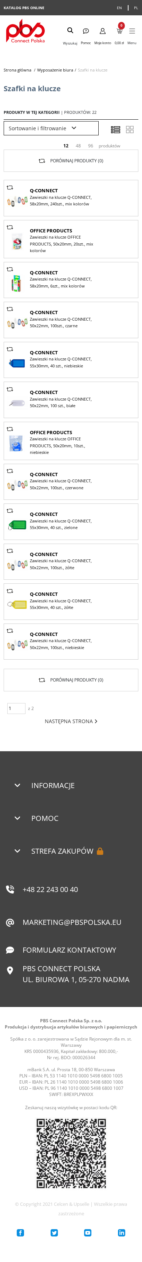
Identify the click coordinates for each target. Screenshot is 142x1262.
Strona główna (17, 70)
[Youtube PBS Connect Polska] (88, 1233)
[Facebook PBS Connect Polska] (20, 1233)
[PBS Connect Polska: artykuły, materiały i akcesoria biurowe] (25, 31)
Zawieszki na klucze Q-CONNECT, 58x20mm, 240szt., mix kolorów (61, 200)
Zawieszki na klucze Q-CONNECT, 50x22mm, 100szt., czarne (61, 322)
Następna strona (69, 721)
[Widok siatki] (129, 129)
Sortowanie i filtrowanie (38, 128)
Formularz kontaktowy (69, 950)
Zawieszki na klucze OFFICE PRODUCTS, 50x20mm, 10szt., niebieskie (57, 445)
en (119, 7)
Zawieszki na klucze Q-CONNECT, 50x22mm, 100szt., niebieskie (61, 644)
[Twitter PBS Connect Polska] (54, 1233)
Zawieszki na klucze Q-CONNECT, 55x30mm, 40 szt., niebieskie (61, 362)
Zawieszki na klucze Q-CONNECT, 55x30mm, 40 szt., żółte (61, 604)
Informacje (53, 785)
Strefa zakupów (62, 851)
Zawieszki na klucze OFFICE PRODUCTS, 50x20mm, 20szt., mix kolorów (61, 243)
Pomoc (45, 818)
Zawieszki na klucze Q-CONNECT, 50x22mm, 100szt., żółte (61, 564)
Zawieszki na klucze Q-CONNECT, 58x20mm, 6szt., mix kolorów (61, 282)
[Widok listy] (115, 129)
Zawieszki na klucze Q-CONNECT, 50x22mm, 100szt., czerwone (61, 484)
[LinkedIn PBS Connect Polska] (122, 1233)
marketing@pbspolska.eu (72, 922)
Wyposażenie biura (55, 70)
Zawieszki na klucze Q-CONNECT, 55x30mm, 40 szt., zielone (61, 524)
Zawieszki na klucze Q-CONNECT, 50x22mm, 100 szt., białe (61, 402)
